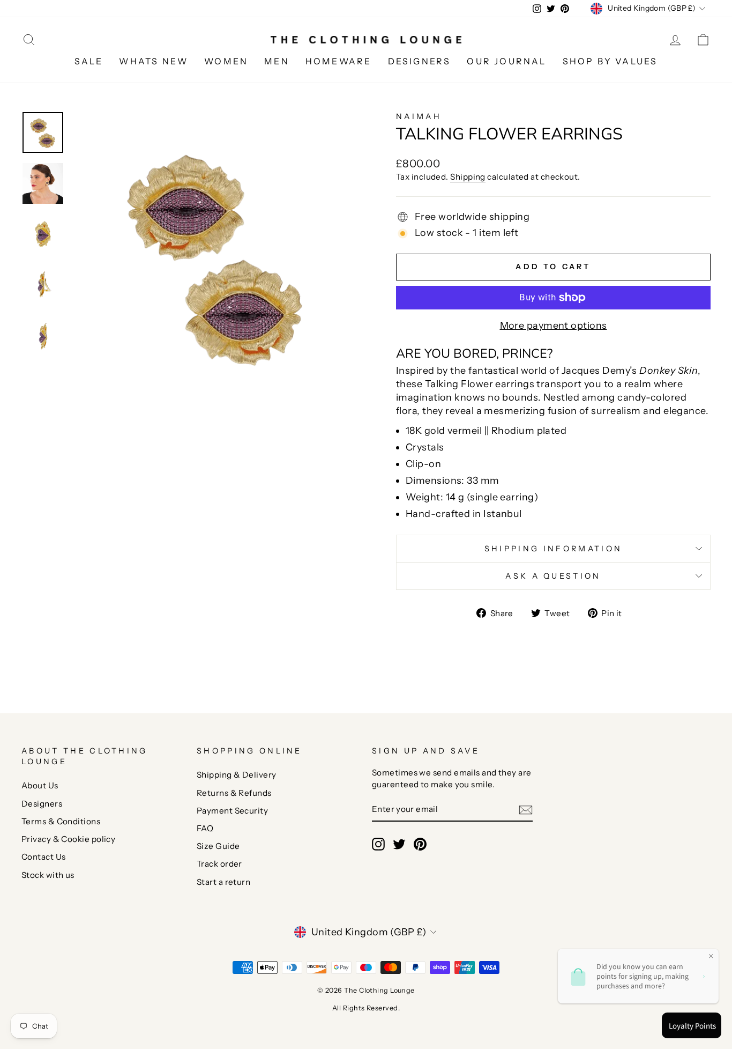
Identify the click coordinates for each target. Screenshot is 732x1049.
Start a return (223, 882)
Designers (41, 804)
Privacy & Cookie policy (68, 839)
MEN (276, 61)
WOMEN (226, 61)
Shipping (467, 177)
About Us (39, 785)
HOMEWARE (338, 61)
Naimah (419, 116)
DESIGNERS (419, 61)
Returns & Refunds (234, 793)
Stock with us (47, 875)
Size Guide (218, 846)
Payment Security (232, 811)
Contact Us (43, 857)
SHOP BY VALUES (610, 61)
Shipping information (553, 548)
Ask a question (553, 576)
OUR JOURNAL (506, 61)
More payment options (553, 325)
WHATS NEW (153, 61)
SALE (88, 61)
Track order (219, 864)
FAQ (205, 828)
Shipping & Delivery (237, 775)
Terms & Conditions (60, 821)
